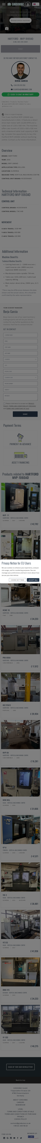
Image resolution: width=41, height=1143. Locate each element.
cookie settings (17, 580)
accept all (33, 580)
